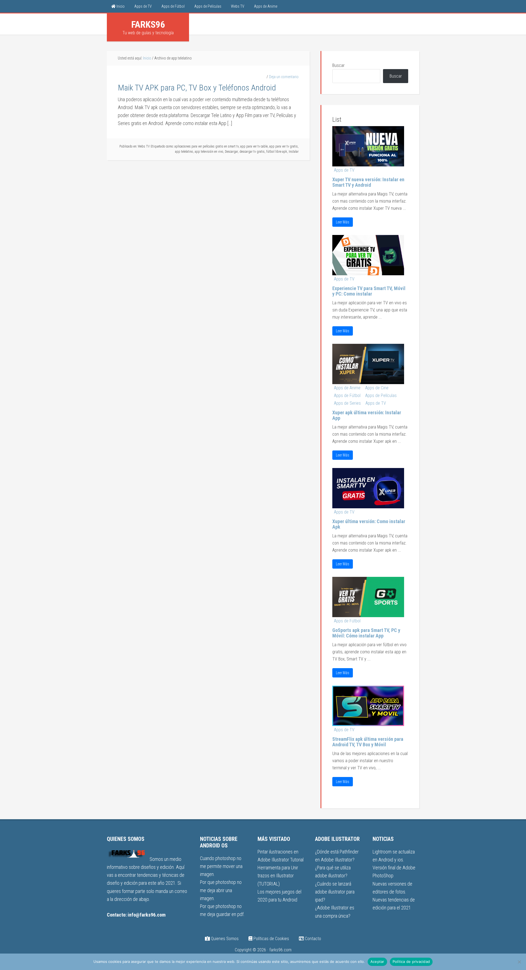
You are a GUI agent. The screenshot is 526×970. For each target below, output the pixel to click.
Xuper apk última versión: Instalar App (366, 415)
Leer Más (342, 222)
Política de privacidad (411, 961)
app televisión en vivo (209, 152)
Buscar (338, 65)
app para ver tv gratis (283, 146)
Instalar (294, 152)
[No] (519, 962)
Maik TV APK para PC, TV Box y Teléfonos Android (197, 87)
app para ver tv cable (254, 146)
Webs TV (144, 146)
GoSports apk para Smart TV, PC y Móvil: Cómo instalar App (366, 633)
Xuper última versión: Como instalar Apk (368, 524)
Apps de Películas (381, 395)
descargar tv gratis (252, 152)
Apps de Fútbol (347, 395)
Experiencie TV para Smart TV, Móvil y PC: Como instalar (368, 291)
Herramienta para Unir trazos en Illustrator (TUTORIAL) (278, 876)
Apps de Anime (347, 387)
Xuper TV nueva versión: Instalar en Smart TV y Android (368, 182)
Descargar (231, 152)
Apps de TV (344, 170)
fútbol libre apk (276, 152)
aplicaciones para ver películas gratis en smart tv (207, 146)
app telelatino (184, 152)
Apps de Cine (376, 387)
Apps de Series (347, 403)
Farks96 (148, 24)
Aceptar (377, 961)
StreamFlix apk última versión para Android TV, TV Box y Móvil (367, 741)
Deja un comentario (284, 77)
